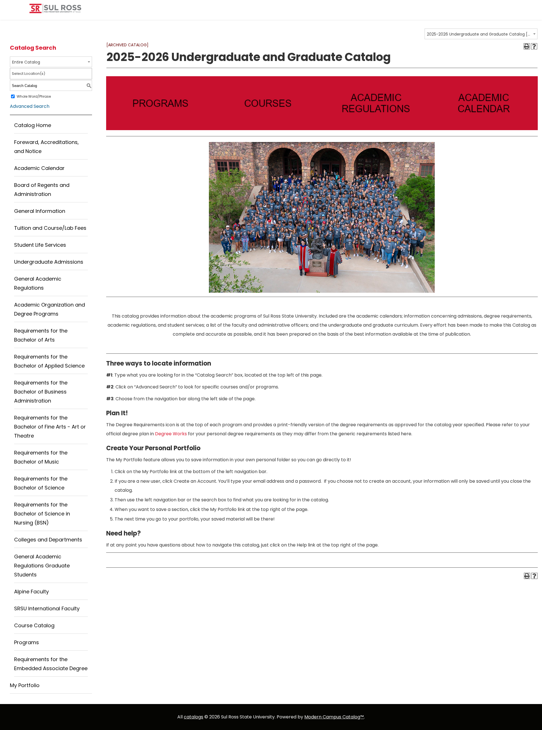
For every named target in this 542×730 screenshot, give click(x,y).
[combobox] (481, 34)
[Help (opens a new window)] (534, 46)
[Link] (160, 128)
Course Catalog (34, 625)
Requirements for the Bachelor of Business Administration (40, 391)
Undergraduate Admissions (48, 261)
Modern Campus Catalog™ (334, 717)
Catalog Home (32, 125)
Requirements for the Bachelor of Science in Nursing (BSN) (42, 513)
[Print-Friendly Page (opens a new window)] (527, 46)
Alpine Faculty (31, 591)
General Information (39, 211)
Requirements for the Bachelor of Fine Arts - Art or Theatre (50, 426)
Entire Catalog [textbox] (26, 62)
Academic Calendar (39, 168)
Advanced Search (29, 106)
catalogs (193, 717)
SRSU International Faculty (47, 608)
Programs (26, 642)
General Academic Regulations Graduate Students (42, 565)
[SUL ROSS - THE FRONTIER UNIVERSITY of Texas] (55, 10)
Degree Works (171, 433)
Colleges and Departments (48, 539)
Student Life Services (40, 244)
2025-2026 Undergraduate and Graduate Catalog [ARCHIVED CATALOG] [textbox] (479, 34)
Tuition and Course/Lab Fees (50, 227)
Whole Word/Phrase (34, 96)
